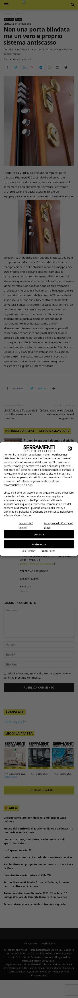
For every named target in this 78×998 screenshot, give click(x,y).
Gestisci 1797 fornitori (26, 525)
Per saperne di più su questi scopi (58, 525)
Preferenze (39, 544)
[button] (69, 448)
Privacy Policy (48, 550)
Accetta (39, 534)
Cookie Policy (28, 550)
